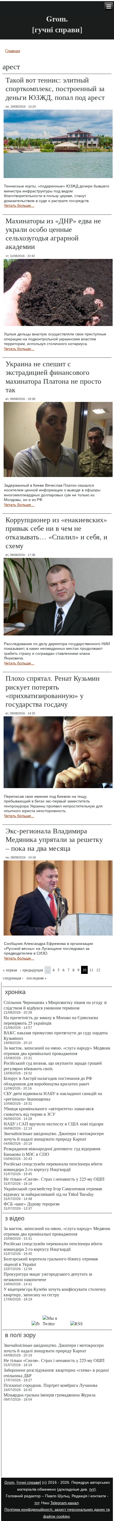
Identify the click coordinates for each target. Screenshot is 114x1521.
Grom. (57, 18)
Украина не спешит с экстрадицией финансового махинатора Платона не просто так (53, 376)
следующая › (13, 978)
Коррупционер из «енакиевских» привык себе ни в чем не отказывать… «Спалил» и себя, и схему (56, 532)
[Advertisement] (57, 1439)
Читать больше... (19, 205)
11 (91, 970)
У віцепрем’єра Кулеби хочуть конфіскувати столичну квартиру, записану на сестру (55, 1291)
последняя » (36, 978)
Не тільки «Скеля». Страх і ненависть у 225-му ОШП (54, 1179)
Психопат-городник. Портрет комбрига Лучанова (50, 1385)
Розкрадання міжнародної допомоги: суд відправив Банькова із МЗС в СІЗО (52, 1151)
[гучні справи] (29, 1482)
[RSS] (76, 1323)
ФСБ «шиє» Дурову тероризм (31, 1204)
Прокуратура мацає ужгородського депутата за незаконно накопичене (48, 1276)
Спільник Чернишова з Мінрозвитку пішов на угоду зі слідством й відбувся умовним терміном (55, 1005)
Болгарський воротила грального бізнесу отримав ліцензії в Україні (51, 1261)
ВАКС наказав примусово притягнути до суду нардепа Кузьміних (56, 1035)
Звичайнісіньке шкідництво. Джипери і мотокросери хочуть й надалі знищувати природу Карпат (54, 1136)
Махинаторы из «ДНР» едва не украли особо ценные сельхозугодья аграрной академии (53, 233)
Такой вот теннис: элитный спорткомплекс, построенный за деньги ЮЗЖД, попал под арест (55, 88)
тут (91, 1489)
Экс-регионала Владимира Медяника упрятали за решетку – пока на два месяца (54, 839)
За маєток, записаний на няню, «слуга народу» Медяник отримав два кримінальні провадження (57, 1050)
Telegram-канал (64, 1503)
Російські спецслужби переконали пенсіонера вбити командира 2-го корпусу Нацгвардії (53, 1166)
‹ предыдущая (31, 970)
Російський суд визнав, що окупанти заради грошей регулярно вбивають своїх (53, 1065)
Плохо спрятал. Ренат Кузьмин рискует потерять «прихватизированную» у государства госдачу (53, 691)
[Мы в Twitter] (55, 1323)
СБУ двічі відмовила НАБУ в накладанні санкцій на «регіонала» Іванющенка (53, 1096)
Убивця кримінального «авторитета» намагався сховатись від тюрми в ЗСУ (49, 1111)
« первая (10, 970)
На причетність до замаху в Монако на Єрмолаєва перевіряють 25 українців (51, 1020)
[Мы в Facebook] (35, 1323)
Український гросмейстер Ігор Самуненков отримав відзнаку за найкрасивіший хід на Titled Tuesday (53, 1191)
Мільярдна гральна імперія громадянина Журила (49, 1395)
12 (98, 970)
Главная (12, 51)
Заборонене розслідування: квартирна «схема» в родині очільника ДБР (56, 1372)
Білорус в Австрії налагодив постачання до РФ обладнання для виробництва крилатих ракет (48, 1081)
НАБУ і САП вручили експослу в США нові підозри (53, 1124)
